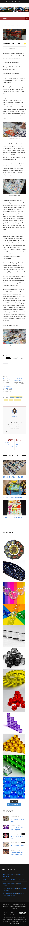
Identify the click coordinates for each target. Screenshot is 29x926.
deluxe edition (19, 397)
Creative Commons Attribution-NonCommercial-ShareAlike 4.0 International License (14, 917)
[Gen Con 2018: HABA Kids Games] (14, 487)
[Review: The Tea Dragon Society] (14, 507)
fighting (11, 399)
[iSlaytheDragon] (14, 9)
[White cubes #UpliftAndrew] (14, 636)
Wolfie (6, 48)
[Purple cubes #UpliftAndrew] (14, 723)
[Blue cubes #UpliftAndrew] (14, 788)
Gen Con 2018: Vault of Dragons (13, 477)
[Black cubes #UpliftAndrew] (14, 658)
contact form (15, 923)
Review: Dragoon (7, 379)
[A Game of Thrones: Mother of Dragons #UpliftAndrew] (14, 549)
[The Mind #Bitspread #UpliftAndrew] (14, 571)
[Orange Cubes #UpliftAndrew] (14, 744)
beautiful (12, 397)
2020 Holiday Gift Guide (9, 874)
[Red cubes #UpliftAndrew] (14, 701)
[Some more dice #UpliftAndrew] (14, 614)
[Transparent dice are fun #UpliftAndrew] (14, 593)
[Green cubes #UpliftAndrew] (14, 766)
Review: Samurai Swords (17, 845)
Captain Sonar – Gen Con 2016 (9, 445)
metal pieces (17, 399)
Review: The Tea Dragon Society (13, 517)
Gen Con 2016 (22, 50)
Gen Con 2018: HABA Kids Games (12, 497)
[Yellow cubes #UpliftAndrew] (14, 679)
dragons (6, 399)
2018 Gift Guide (22, 880)
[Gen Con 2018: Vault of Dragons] (14, 467)
